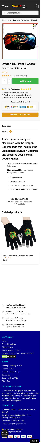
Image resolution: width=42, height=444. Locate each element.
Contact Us (6, 375)
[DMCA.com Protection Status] (20, 356)
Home (4, 20)
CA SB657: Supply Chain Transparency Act (17, 353)
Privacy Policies (7, 347)
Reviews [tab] (6, 131)
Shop (9, 20)
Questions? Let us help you (20, 114)
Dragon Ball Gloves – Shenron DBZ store (18, 255)
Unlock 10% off (4, 433)
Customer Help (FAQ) (10, 378)
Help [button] (35, 441)
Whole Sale (6, 381)
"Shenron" (21, 204)
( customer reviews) (20, 76)
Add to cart (25, 81)
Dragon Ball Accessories (21, 20)
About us (5, 341)
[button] (36, 6)
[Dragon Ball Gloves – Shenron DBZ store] (20, 234)
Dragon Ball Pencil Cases (23, 201)
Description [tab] (6, 126)
